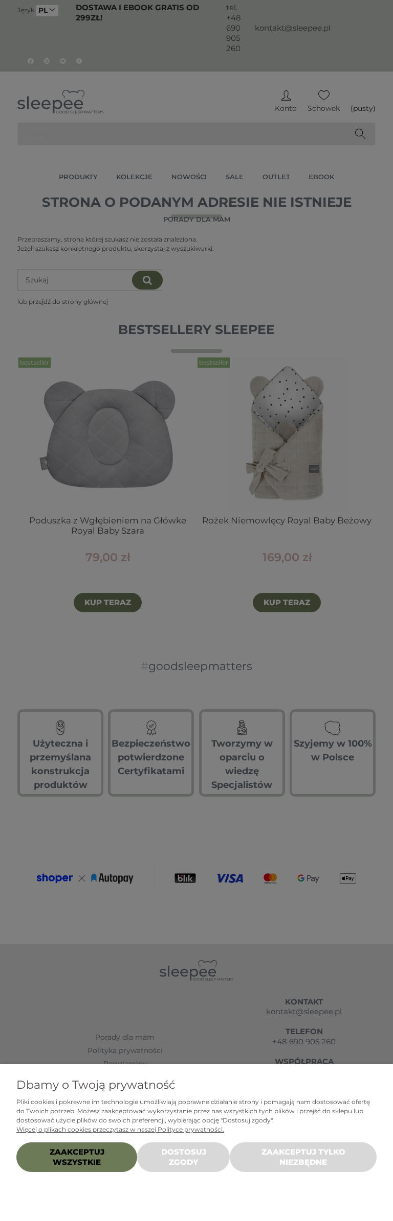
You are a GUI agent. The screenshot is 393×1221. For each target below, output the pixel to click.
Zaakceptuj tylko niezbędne (303, 1157)
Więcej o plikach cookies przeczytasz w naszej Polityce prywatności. (120, 1129)
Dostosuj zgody (183, 1157)
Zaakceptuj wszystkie (77, 1157)
